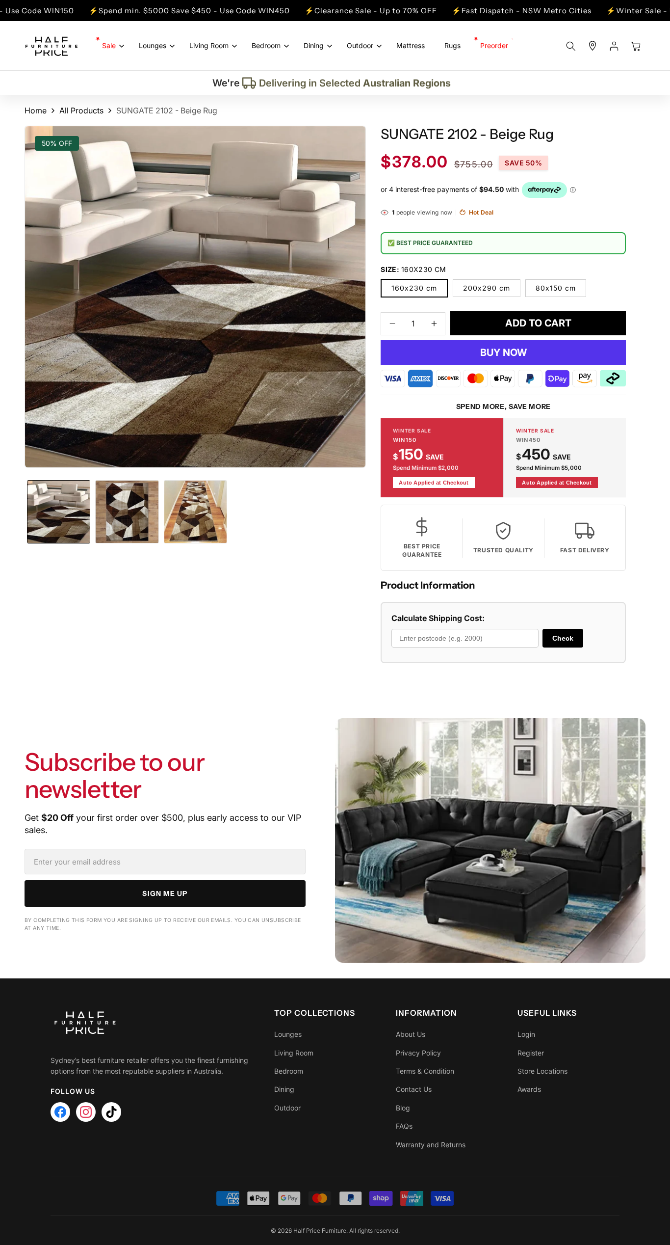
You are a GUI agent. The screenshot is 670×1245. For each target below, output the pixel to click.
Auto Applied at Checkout (433, 483)
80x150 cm (556, 288)
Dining (284, 1089)
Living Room (293, 1053)
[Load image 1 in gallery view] (58, 511)
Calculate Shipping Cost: (438, 618)
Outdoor (287, 1108)
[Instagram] (86, 1112)
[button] (110, 45)
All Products (81, 110)
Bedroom (288, 1071)
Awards (529, 1089)
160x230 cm (414, 288)
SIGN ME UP (164, 893)
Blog (403, 1108)
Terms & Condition (425, 1071)
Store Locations (542, 1071)
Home (36, 110)
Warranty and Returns (430, 1144)
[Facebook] (60, 1112)
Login (526, 1034)
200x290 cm (486, 288)
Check (562, 638)
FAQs (404, 1126)
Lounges (288, 1034)
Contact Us (414, 1089)
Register (530, 1053)
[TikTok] (111, 1112)
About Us (410, 1034)
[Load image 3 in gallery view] (195, 511)
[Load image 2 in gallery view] (126, 511)
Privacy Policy (418, 1053)
